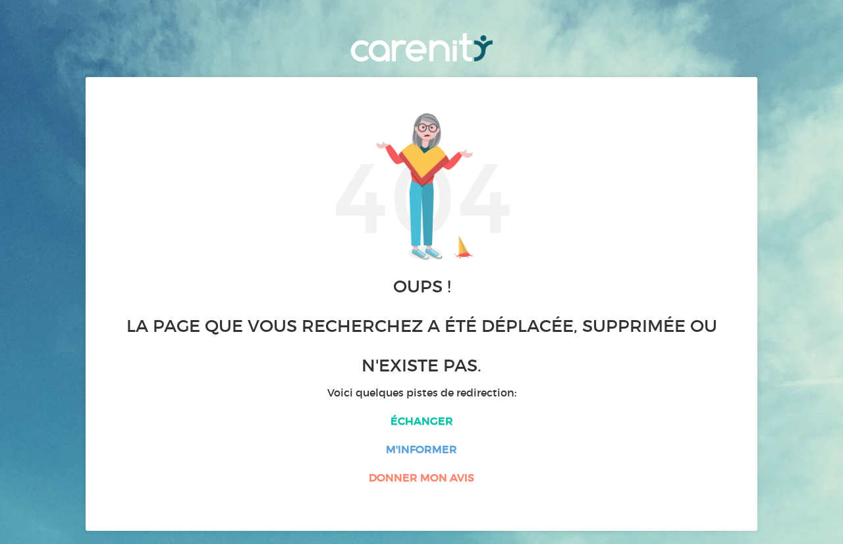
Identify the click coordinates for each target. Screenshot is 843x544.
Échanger (422, 420)
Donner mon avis (421, 477)
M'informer (421, 449)
